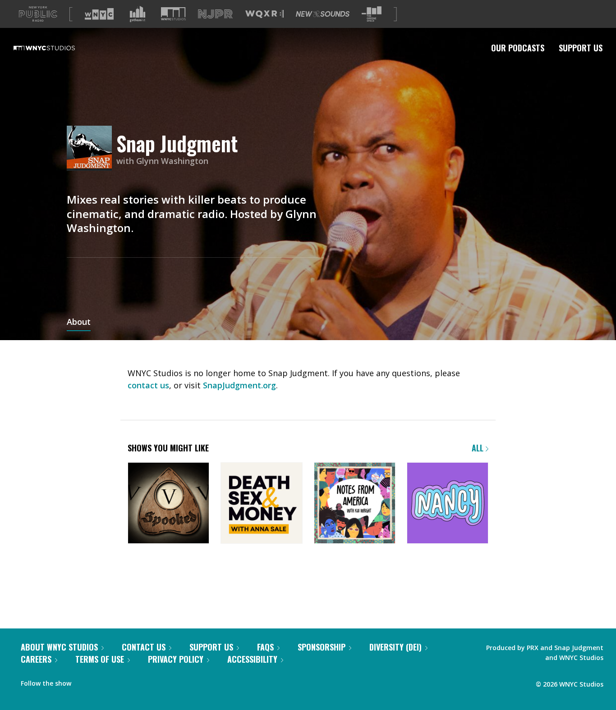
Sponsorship (321, 647)
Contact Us (143, 647)
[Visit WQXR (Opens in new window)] (264, 14)
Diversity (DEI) (395, 647)
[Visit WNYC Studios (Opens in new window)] (173, 13)
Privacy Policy (175, 659)
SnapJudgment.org (239, 385)
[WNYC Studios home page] (55, 48)
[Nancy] (447, 504)
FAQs (265, 647)
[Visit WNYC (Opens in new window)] (99, 14)
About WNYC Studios (59, 647)
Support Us (580, 48)
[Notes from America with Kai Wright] (354, 504)
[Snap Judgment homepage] (91, 149)
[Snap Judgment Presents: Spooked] (168, 504)
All (479, 448)
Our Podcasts (517, 48)
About (79, 323)
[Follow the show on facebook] (84, 681)
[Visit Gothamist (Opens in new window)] (137, 14)
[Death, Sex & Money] (261, 504)
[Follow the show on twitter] (102, 681)
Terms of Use (99, 659)
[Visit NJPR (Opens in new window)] (215, 14)
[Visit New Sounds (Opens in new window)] (322, 14)
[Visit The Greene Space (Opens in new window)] (372, 14)
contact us (148, 385)
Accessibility (252, 659)
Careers (36, 659)
